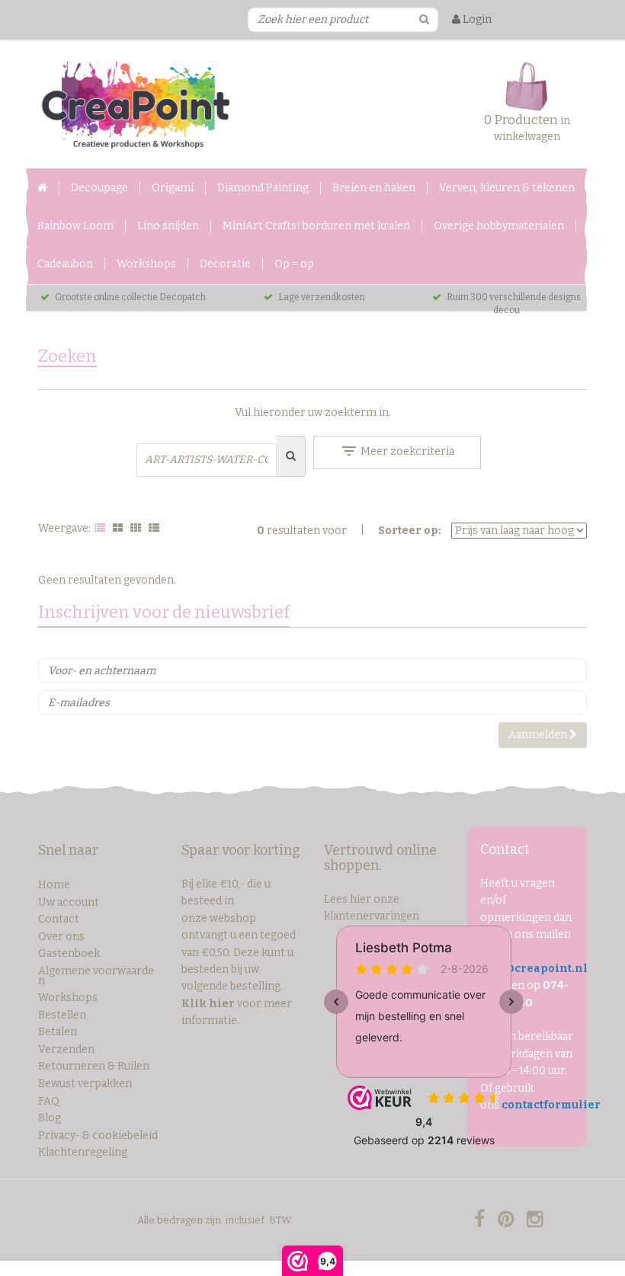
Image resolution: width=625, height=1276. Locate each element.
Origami (173, 187)
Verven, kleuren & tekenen (507, 187)
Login (476, 19)
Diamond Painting (263, 187)
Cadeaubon (65, 263)
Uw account (68, 902)
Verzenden (66, 1049)
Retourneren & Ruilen (93, 1066)
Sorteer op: (409, 530)
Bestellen (62, 1015)
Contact (58, 919)
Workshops (146, 263)
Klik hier (208, 1003)
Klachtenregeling (82, 1152)
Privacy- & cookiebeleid (98, 1135)
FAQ (48, 1101)
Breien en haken (373, 187)
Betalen (57, 1031)
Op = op (294, 263)
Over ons (61, 936)
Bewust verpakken (85, 1083)
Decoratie (225, 263)
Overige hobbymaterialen (499, 225)
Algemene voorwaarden (96, 975)
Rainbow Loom (75, 225)
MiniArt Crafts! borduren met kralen (316, 225)
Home (54, 884)
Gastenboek (69, 953)
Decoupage (99, 187)
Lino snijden (168, 225)
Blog (49, 1117)
